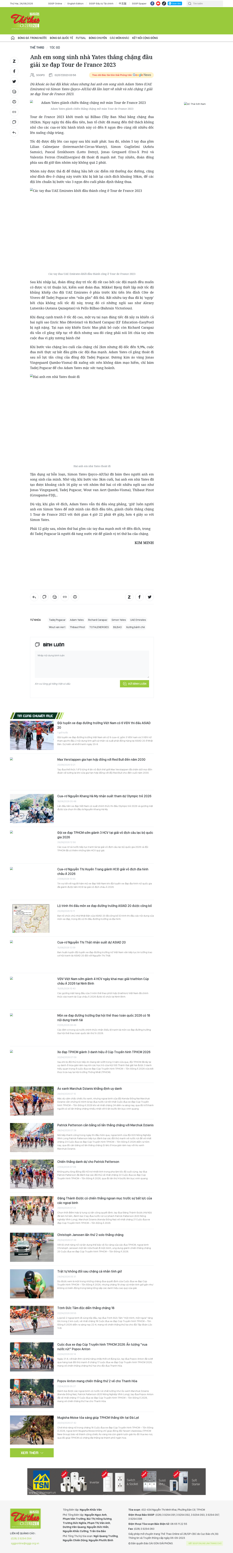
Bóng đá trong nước (32, 38)
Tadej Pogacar (57, 620)
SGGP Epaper (139, 3)
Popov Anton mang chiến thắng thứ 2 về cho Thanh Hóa (97, 1381)
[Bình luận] (14, 122)
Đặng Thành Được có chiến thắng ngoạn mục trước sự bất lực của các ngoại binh (104, 1200)
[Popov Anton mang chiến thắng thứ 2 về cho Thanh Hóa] (32, 1393)
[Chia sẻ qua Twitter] (14, 81)
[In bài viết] (14, 102)
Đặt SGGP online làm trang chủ (205, 1543)
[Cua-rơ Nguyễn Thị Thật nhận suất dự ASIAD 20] (32, 954)
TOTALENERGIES (99, 627)
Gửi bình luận (137, 683)
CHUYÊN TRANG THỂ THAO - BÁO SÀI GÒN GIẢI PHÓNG (25, 21)
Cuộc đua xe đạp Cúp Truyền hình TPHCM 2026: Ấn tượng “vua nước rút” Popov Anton (102, 1347)
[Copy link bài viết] (14, 112)
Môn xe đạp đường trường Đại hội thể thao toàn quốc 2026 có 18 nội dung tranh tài (103, 1018)
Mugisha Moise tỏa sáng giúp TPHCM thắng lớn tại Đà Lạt (98, 1417)
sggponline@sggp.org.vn (25, 1543)
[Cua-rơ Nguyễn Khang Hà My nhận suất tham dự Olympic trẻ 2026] (32, 808)
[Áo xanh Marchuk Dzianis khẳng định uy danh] (32, 1101)
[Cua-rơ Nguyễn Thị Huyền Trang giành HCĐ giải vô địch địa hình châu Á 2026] (32, 881)
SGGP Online (55, 3)
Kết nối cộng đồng (145, 38)
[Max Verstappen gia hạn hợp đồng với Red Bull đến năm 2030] (32, 772)
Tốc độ (55, 47)
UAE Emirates (138, 620)
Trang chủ (12, 38)
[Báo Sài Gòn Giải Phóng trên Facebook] (152, 3)
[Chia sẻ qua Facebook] (14, 71)
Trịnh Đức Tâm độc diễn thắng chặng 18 (85, 1308)
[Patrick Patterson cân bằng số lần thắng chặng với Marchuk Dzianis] (32, 1137)
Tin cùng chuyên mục (35, 716)
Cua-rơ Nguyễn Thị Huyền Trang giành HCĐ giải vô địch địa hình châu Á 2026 (102, 871)
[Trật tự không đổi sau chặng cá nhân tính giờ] (32, 1283)
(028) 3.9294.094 (21, 1538)
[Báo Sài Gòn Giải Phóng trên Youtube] (158, 3)
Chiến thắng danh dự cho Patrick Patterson (88, 1162)
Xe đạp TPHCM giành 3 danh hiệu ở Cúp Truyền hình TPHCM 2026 (103, 1052)
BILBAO (117, 627)
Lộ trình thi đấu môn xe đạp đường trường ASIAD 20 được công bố (104, 906)
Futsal (81, 38)
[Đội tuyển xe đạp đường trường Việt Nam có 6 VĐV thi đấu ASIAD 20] (32, 735)
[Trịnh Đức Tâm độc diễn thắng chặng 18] (32, 1320)
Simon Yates (119, 620)
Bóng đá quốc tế (61, 38)
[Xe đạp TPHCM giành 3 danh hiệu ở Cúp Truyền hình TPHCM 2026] (32, 1064)
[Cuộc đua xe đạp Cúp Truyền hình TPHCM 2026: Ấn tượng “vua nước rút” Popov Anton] (32, 1356)
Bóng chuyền (98, 38)
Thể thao (37, 47)
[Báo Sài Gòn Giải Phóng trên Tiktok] (164, 3)
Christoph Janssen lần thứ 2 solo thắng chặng (90, 1235)
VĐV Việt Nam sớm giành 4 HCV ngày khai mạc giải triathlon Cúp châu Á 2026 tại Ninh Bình (103, 981)
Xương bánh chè (135, 627)
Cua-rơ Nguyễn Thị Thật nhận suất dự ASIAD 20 (91, 942)
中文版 (123, 3)
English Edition (76, 3)
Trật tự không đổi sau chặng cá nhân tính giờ (89, 1271)
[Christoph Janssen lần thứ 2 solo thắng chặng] (32, 1247)
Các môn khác (119, 38)
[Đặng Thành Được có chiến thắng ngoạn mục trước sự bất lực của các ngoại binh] (32, 1210)
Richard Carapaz (97, 620)
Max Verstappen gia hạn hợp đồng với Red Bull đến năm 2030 (101, 759)
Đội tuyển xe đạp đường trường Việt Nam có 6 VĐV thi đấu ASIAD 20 (104, 725)
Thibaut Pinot (77, 627)
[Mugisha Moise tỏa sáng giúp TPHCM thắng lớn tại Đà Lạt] (32, 1430)
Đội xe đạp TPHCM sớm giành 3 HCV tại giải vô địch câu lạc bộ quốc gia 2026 (105, 835)
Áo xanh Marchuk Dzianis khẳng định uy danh (89, 1088)
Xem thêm (30, 1453)
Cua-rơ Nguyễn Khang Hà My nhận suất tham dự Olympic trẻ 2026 (104, 796)
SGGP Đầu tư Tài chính (101, 3)
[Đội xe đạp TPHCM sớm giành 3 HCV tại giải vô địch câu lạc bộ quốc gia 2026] (32, 845)
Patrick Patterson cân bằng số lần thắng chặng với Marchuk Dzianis (105, 1125)
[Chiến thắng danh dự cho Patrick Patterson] (32, 1174)
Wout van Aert (57, 627)
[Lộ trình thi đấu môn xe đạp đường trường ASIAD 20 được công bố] (32, 918)
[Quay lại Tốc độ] (14, 132)
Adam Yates (77, 620)
